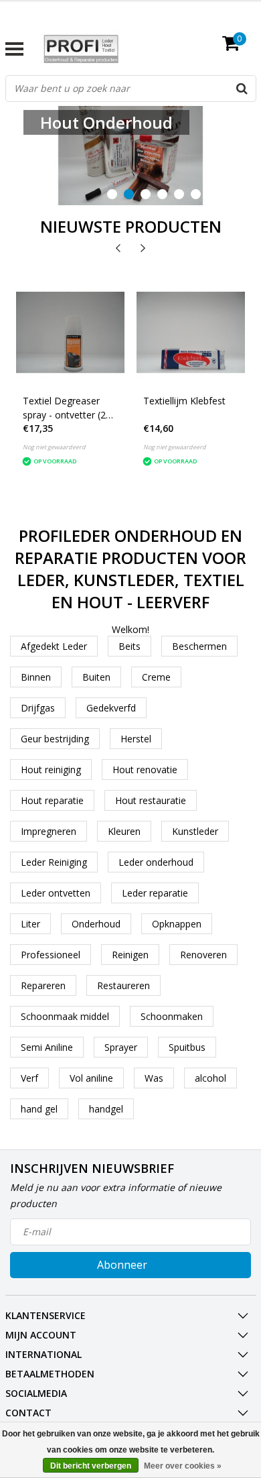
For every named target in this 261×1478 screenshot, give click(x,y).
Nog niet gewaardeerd (54, 447)
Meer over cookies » (183, 1466)
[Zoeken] (242, 88)
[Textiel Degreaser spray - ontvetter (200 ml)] (70, 332)
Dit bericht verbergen (90, 1466)
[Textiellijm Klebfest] (191, 332)
